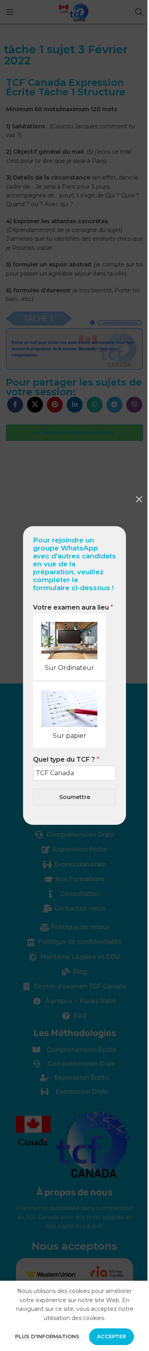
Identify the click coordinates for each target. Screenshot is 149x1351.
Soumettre (74, 797)
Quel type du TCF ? (66, 759)
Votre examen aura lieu (73, 607)
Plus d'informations (48, 1336)
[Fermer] (139, 499)
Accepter (111, 1336)
